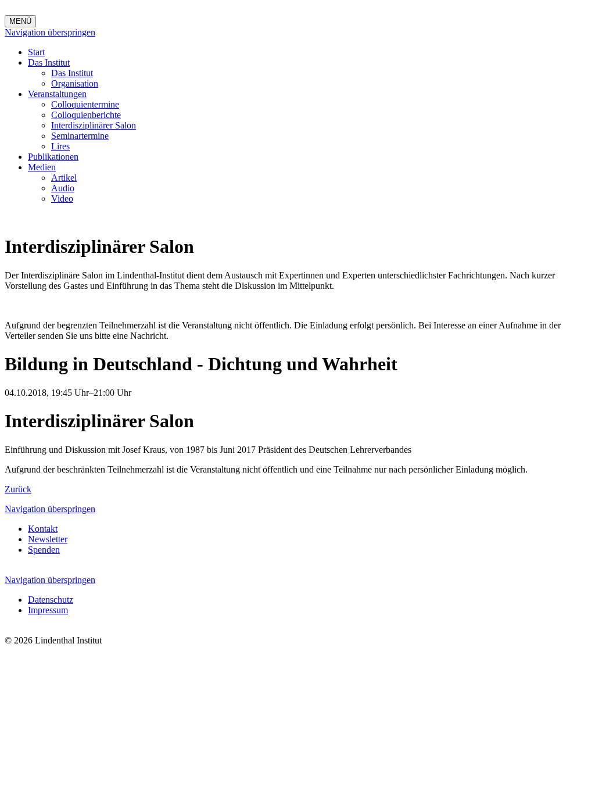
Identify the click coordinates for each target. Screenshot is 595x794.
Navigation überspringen (50, 32)
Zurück (18, 489)
